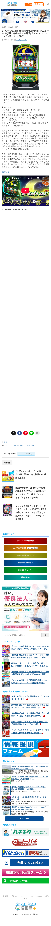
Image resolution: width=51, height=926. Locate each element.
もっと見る (24, 818)
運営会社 (6, 896)
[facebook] (19, 433)
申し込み (28, 4)
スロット (27, 445)
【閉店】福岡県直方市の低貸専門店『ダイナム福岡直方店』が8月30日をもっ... (29, 778)
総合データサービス (25, 563)
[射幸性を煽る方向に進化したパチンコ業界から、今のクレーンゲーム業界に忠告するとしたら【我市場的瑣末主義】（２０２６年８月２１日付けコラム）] (6, 708)
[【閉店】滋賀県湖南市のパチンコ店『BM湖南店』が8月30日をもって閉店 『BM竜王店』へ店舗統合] (6, 769)
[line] (31, 433)
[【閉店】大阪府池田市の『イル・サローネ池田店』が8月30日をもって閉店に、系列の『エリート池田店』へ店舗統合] (6, 658)
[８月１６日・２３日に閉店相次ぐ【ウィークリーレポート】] (6, 699)
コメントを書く (26, 454)
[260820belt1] (25, 23)
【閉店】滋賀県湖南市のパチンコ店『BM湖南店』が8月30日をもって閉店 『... (30, 767)
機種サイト (6, 172)
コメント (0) (21, 39)
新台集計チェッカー (25, 570)
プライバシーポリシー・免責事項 (31, 896)
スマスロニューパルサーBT (13, 445)
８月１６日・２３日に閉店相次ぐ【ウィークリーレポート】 (29, 798)
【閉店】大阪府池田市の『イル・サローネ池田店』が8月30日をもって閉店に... (28, 788)
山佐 (32, 445)
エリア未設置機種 (25, 548)
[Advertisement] (25, 319)
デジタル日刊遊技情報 (25, 541)
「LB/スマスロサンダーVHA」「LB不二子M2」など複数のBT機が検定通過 (30, 474)
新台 (5, 442)
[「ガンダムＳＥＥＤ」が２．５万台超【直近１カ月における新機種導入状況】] (6, 733)
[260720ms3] (25, 630)
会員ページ (39, 4)
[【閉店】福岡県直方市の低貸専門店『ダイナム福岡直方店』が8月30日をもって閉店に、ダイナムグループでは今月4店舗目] (6, 674)
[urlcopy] (37, 433)
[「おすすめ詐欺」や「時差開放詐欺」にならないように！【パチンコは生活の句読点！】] (6, 683)
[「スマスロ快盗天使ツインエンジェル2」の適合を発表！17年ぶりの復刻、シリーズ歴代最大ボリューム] (6, 649)
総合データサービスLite (25, 555)
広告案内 (14, 896)
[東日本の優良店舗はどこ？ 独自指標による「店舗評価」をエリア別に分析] (6, 724)
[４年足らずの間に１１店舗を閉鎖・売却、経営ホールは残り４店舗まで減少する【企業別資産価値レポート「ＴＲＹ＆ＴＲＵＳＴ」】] (6, 716)
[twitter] (13, 433)
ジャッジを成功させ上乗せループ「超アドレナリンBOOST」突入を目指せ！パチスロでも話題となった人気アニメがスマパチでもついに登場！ (31, 512)
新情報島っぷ (25, 577)
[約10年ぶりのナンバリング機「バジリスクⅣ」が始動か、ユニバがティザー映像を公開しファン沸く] (6, 666)
